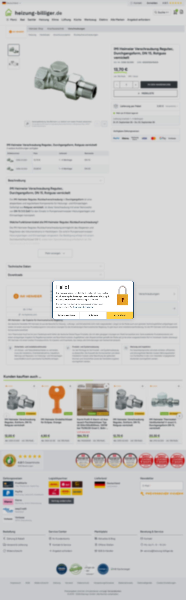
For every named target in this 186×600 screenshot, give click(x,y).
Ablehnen (93, 315)
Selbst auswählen (66, 315)
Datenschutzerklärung (83, 307)
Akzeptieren (120, 315)
